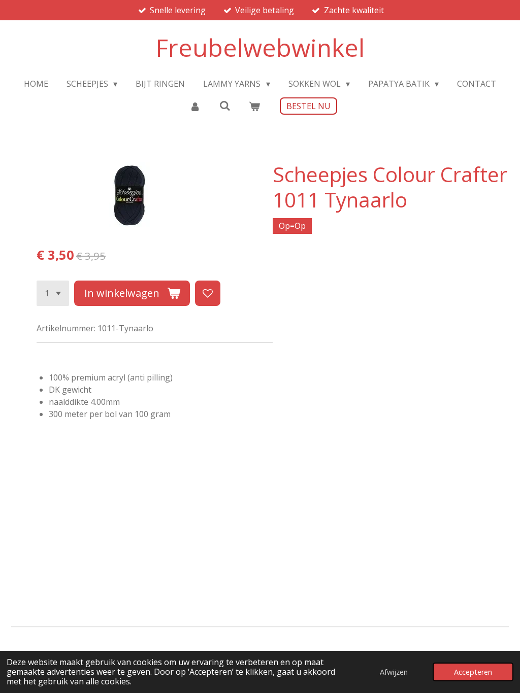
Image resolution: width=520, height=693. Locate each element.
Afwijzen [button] (394, 672)
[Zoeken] (224, 105)
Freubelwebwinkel (260, 47)
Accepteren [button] (473, 672)
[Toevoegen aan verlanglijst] (207, 293)
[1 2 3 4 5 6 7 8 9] (53, 293)
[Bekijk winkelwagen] (254, 106)
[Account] (195, 106)
